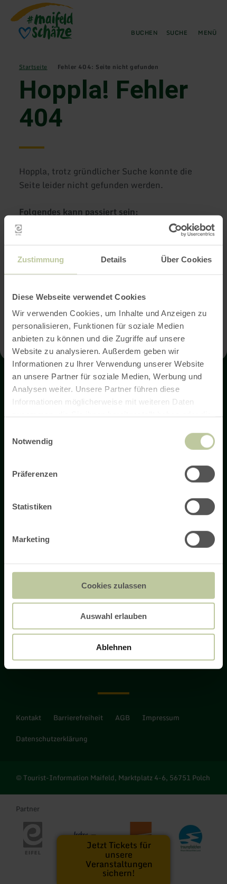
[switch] (200, 473)
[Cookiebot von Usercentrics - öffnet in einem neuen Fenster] (168, 230)
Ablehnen (113, 646)
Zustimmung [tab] (40, 258)
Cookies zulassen (113, 585)
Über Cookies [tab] (186, 258)
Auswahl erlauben (113, 616)
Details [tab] (114, 258)
